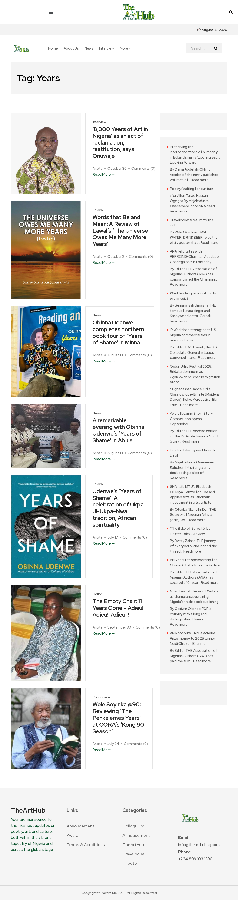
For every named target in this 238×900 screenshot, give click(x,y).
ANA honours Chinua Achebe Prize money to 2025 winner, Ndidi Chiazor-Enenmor (193, 638)
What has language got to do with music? (193, 296)
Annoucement (80, 826)
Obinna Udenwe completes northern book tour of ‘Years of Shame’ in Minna (118, 332)
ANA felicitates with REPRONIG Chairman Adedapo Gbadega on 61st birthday (194, 256)
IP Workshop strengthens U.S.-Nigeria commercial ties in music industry (194, 335)
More (124, 48)
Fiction (98, 594)
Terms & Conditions (86, 844)
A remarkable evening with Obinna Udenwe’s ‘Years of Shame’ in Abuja (118, 430)
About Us (71, 48)
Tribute (129, 863)
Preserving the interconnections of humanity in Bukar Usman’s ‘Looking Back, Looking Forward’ (195, 155)
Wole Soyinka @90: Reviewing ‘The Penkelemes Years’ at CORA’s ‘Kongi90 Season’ (118, 718)
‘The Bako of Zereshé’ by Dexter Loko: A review (190, 531)
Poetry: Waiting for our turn (191, 188)
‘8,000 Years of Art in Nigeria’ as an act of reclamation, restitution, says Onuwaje (120, 142)
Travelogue (133, 854)
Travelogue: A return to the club (191, 223)
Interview (106, 48)
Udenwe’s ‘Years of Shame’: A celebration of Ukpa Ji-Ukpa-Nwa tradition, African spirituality (118, 508)
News (89, 48)
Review (98, 210)
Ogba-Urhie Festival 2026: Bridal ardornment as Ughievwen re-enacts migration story (195, 374)
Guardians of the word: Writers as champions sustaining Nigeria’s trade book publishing (194, 596)
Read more (199, 179)
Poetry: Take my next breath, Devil (193, 453)
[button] (51, 11)
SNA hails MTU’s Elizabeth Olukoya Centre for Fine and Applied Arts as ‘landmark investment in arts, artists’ (192, 494)
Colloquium (101, 697)
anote (98, 168)
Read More (102, 174)
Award (72, 835)
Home (53, 48)
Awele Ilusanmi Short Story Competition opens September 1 (191, 418)
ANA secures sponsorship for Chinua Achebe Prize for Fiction (195, 563)
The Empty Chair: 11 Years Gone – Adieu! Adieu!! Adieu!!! (118, 608)
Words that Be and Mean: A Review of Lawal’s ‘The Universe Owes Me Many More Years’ (120, 231)
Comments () (143, 168)
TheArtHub (133, 844)
